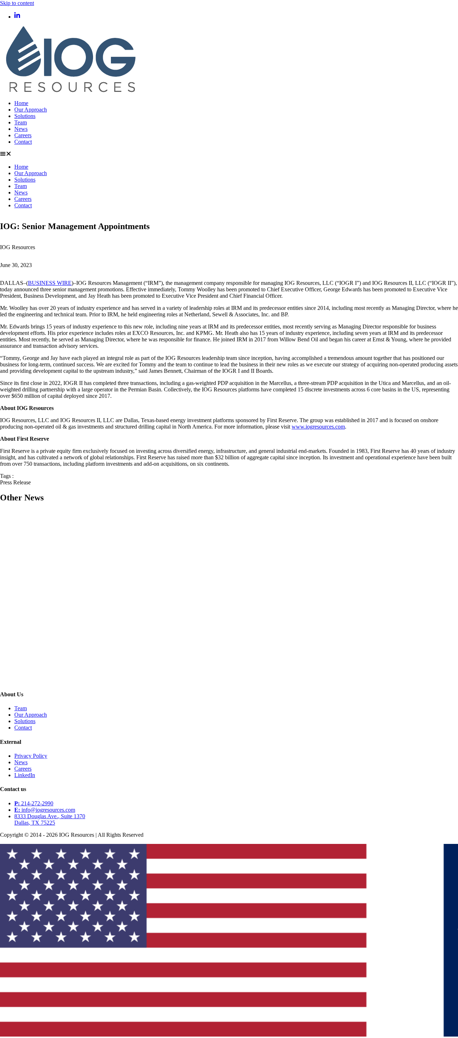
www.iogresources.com (318, 427)
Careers (22, 135)
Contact (23, 142)
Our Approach (30, 110)
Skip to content (17, 3)
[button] (229, 154)
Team (20, 122)
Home (21, 103)
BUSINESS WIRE (50, 283)
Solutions (24, 116)
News (21, 129)
